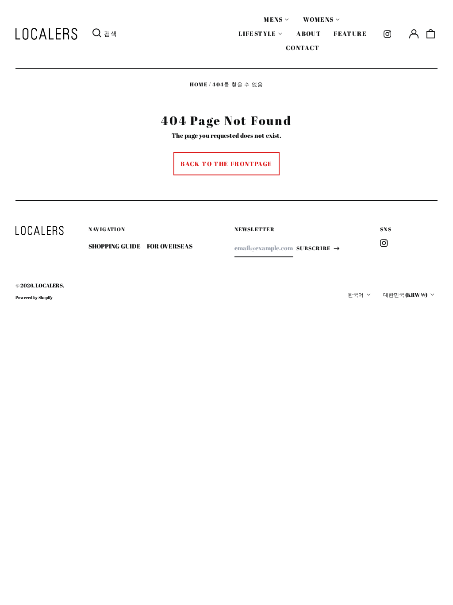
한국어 (356, 295)
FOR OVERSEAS (169, 246)
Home (198, 84)
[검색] (97, 34)
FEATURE (350, 33)
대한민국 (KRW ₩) (405, 295)
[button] (431, 34)
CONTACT (303, 47)
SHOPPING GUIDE (114, 246)
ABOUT (308, 33)
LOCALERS (49, 285)
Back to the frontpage (226, 163)
